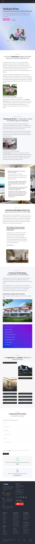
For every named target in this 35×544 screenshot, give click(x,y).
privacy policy (9, 450)
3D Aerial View (15, 519)
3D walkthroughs (24, 74)
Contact (4, 523)
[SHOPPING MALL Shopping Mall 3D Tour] (10, 399)
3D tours (22, 125)
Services (4, 515)
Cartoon (4, 527)
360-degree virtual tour (25, 215)
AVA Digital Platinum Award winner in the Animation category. (9, 500)
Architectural (7, 7)
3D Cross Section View (10, 334)
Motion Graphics (5, 534)
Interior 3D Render (15, 518)
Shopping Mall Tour (26, 525)
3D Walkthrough (15, 514)
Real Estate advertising (16, 515)
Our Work (6, 19)
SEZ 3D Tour (25, 528)
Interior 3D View (8, 332)
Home (4, 7)
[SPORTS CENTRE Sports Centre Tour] (10, 402)
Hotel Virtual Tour (25, 526)
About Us (4, 514)
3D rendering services (19, 288)
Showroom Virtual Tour (26, 529)
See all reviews (8, 495)
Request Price (13, 19)
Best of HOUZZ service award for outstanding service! (9, 507)
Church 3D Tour (25, 533)
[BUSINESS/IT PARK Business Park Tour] (10, 396)
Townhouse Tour (25, 518)
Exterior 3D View (8, 329)
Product (4, 530)
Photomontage (8, 342)
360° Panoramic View (10, 337)
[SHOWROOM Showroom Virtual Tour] (25, 402)
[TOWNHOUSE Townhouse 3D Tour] (25, 378)
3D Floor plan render (16, 524)
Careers (4, 518)
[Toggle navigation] (33, 1)
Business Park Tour (26, 524)
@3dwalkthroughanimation (19, 501)
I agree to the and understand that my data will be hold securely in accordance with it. (16, 451)
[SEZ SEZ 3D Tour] (25, 393)
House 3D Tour (25, 515)
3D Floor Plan (8, 344)
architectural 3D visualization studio (17, 285)
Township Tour (25, 519)
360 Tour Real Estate (16, 522)
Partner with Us (5, 517)
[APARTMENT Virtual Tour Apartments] (10, 362)
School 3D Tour (25, 530)
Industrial (4, 532)
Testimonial (4, 522)
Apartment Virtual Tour (26, 514)
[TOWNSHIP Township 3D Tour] (10, 393)
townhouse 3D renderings (16, 62)
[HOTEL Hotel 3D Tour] (25, 396)
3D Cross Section (15, 523)
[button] (31, 311)
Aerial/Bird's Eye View (10, 339)
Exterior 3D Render (16, 517)
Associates (4, 519)
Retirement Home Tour (26, 517)
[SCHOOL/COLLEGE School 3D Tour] (25, 399)
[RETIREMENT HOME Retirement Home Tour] (10, 384)
